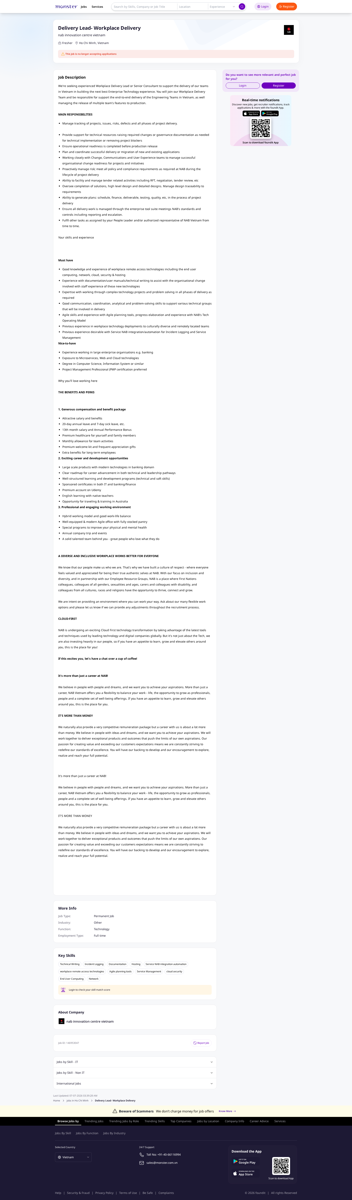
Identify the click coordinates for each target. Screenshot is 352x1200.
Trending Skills (155, 1121)
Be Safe (148, 1193)
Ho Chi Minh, (88, 43)
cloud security (174, 971)
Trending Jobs (94, 1121)
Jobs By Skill (63, 1133)
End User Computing (72, 978)
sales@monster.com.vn (162, 1163)
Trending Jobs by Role (124, 1121)
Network (93, 978)
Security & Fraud (78, 1193)
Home (56, 1100)
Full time (100, 935)
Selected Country (65, 1147)
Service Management (149, 971)
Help (58, 1193)
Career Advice (259, 1121)
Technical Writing (69, 964)
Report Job (203, 1043)
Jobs (84, 7)
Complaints (166, 1193)
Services (97, 7)
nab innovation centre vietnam (81, 35)
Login (265, 6)
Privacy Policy (104, 1193)
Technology (101, 929)
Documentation (117, 964)
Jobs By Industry (114, 1133)
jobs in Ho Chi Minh (77, 1100)
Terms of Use (128, 1193)
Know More (225, 1111)
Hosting (136, 964)
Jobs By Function (87, 1133)
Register (288, 6)
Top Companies (180, 1121)
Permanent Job (104, 916)
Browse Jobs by (68, 1121)
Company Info (234, 1121)
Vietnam (103, 43)
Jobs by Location (208, 1121)
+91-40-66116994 (169, 1154)
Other (98, 922)
